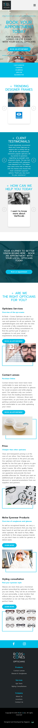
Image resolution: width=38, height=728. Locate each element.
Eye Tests (19, 683)
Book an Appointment (19, 272)
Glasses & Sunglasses (19, 673)
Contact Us (19, 702)
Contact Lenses (19, 671)
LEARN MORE (9, 545)
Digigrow (27, 722)
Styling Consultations (19, 686)
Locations (19, 699)
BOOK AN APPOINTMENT (19, 49)
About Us (19, 696)
